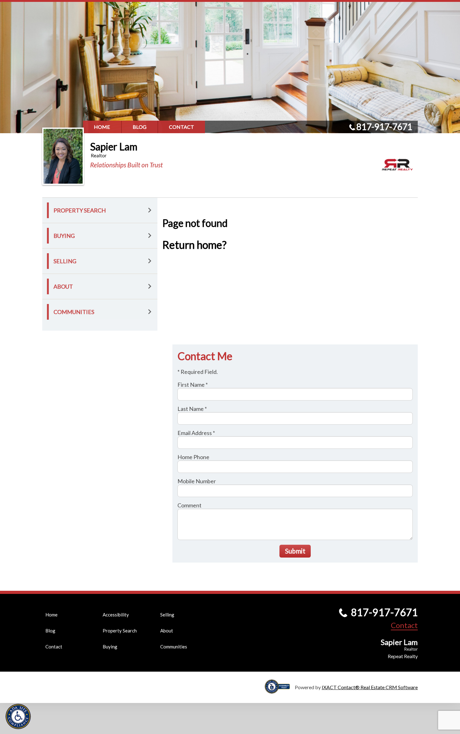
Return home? (194, 244)
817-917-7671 (384, 126)
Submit (295, 551)
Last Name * (192, 408)
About (63, 286)
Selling (65, 261)
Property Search (80, 210)
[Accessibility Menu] (18, 716)
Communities (74, 311)
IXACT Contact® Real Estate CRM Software (370, 687)
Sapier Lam (113, 146)
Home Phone (193, 457)
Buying (64, 235)
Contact (181, 127)
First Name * (192, 384)
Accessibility (116, 614)
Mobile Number (196, 481)
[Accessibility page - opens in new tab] (279, 691)
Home (102, 127)
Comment (189, 505)
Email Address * (196, 432)
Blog (139, 127)
